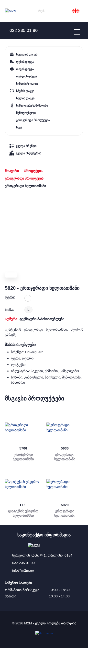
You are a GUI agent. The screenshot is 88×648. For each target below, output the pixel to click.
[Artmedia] (44, 633)
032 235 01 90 (23, 563)
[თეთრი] (27, 298)
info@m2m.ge (23, 570)
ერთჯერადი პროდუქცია (24, 178)
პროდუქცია (33, 171)
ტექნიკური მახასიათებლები (42, 319)
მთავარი (12, 171)
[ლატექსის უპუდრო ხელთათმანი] (23, 484)
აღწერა (11, 319)
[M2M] (11, 11)
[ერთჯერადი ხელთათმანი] (23, 427)
